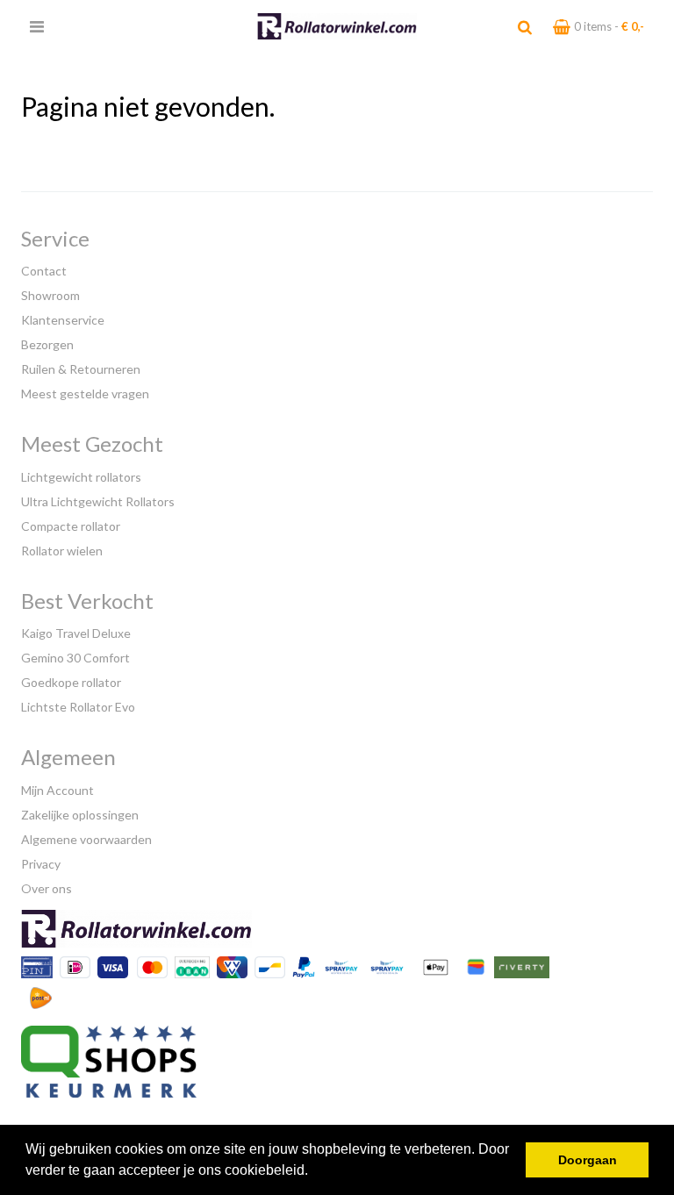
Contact (44, 270)
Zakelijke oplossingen (80, 814)
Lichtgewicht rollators (81, 476)
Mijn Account (57, 790)
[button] (314, 1172)
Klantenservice (62, 319)
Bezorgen (47, 344)
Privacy (41, 863)
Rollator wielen (62, 550)
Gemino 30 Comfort (75, 657)
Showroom (50, 295)
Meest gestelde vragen (85, 393)
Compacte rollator (70, 526)
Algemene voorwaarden (86, 839)
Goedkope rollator (71, 682)
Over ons (46, 888)
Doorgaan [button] (587, 1160)
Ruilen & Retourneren (80, 368)
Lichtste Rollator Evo (78, 706)
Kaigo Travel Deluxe (76, 633)
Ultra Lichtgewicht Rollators (98, 501)
